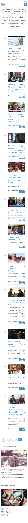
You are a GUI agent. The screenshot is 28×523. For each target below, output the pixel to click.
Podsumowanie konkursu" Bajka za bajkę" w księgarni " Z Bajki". (16, 179)
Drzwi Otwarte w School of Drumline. (16, 211)
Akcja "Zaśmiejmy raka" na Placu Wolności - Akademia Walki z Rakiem (16, 118)
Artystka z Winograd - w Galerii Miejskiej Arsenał (16, 302)
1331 (4, 441)
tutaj (10, 472)
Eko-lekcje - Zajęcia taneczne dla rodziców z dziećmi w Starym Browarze (16, 149)
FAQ (9, 479)
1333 (13, 441)
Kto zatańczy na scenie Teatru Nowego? (16, 343)
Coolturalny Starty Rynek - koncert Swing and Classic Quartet (16, 88)
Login (25, 1)
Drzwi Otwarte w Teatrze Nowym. (16, 238)
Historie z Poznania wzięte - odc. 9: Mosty (16, 268)
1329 (16, 439)
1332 (8, 441)
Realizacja (22, 64)
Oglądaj (21, 66)
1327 (7, 439)
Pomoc (21, 1)
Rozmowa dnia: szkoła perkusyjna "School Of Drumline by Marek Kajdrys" (16, 410)
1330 (20, 439)
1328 (11, 439)
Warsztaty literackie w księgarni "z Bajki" (16, 49)
